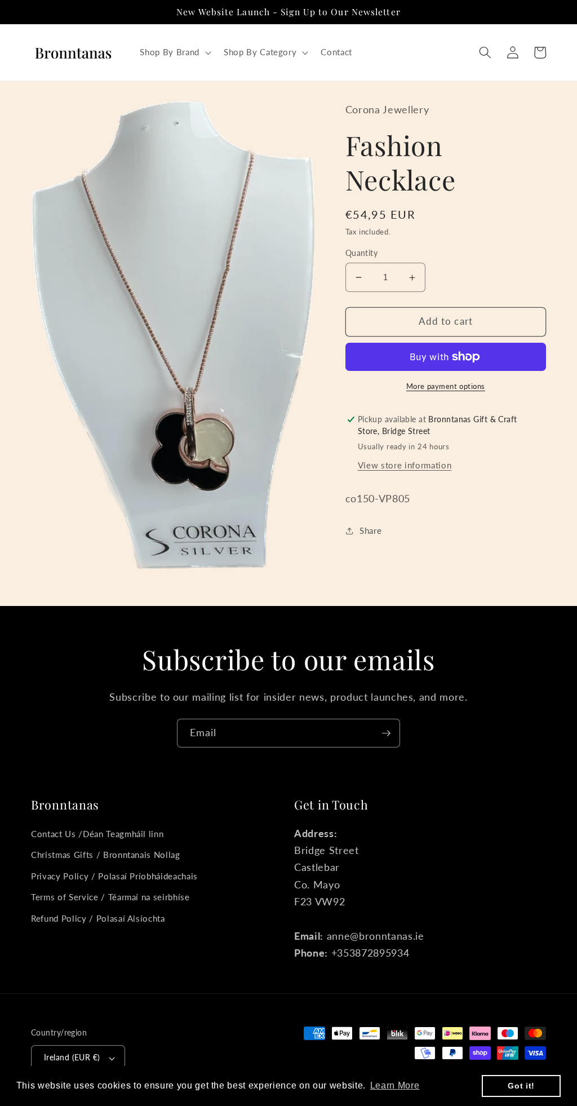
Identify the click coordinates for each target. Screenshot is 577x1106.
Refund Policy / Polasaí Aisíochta (98, 918)
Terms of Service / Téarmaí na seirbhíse (110, 897)
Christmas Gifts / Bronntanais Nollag (105, 855)
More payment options (445, 386)
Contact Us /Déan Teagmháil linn (97, 834)
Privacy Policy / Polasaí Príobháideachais (114, 876)
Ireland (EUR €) (72, 1057)
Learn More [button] (395, 1085)
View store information (405, 465)
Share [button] (370, 530)
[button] (174, 52)
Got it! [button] (521, 1085)
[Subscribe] (386, 733)
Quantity (361, 253)
